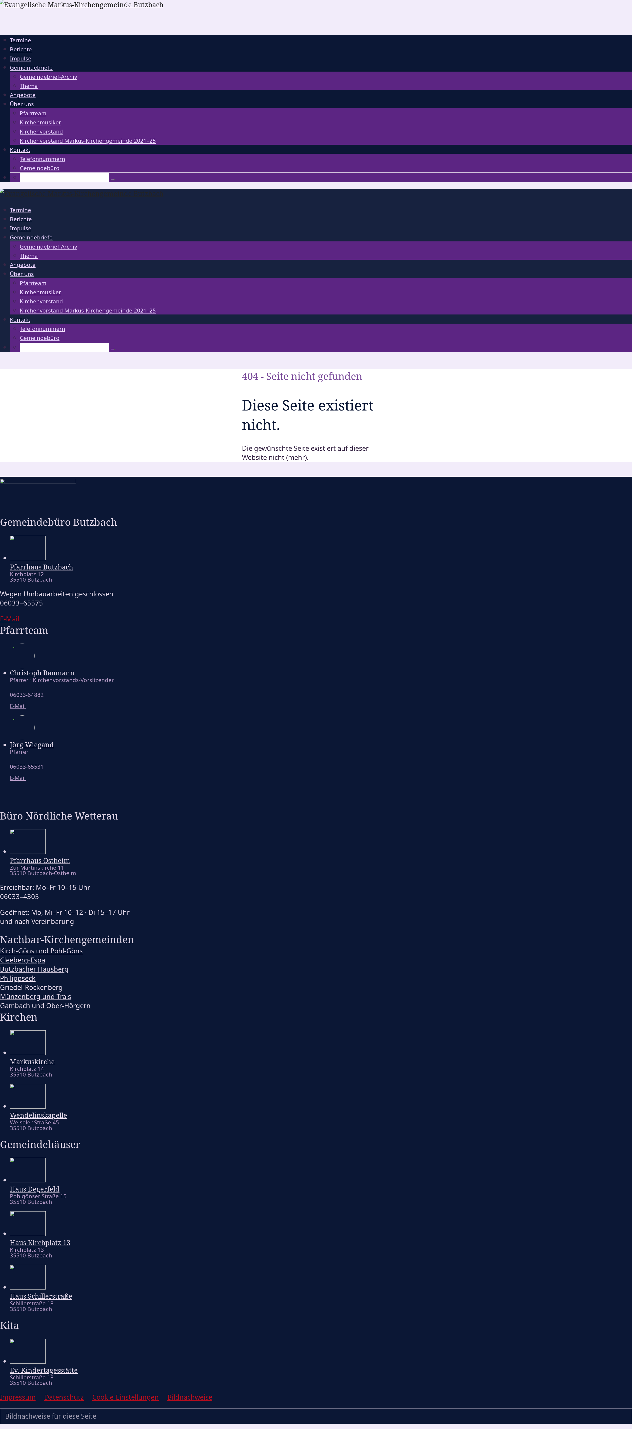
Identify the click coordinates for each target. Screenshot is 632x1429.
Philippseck (18, 978)
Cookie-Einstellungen (125, 1397)
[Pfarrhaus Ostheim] (28, 851)
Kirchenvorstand (41, 131)
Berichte (21, 49)
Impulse (20, 58)
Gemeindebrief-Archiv (48, 76)
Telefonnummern (42, 159)
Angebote (23, 95)
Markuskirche (32, 1061)
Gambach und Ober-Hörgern (45, 1005)
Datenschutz (64, 1397)
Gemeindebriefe (31, 67)
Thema (29, 86)
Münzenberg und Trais (35, 996)
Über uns (22, 104)
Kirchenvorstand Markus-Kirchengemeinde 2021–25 (88, 140)
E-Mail (18, 706)
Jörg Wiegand (32, 744)
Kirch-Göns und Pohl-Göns (41, 950)
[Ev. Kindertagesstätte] (28, 1361)
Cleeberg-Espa (22, 959)
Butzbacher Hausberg (34, 969)
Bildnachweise (189, 1397)
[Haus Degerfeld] (28, 1179)
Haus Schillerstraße (41, 1296)
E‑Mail (9, 618)
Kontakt (20, 150)
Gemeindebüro (39, 168)
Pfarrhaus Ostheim (40, 860)
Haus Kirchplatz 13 (40, 1242)
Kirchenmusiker (40, 122)
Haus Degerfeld (34, 1189)
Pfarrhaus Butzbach (41, 566)
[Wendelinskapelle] (28, 1106)
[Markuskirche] (28, 1052)
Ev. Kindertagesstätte (44, 1370)
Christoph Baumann (42, 672)
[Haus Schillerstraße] (28, 1287)
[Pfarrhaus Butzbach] (28, 557)
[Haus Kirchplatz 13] (28, 1233)
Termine (20, 40)
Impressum (18, 1397)
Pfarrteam (33, 113)
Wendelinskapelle (38, 1115)
